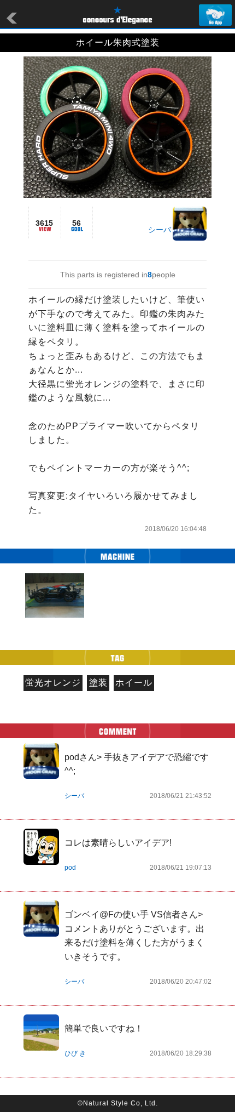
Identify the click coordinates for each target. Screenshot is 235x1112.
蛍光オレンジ (53, 682)
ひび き (75, 1053)
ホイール (133, 682)
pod (70, 867)
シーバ (159, 229)
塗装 (98, 682)
